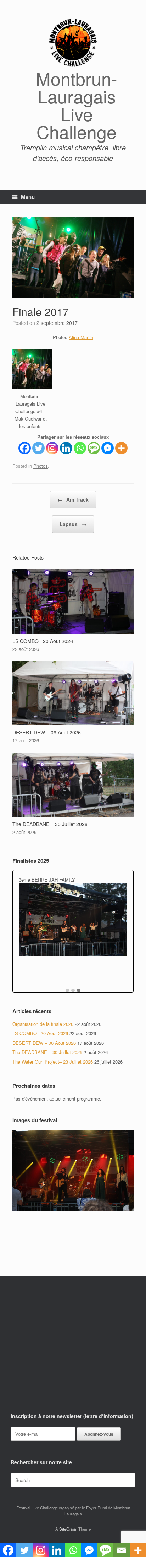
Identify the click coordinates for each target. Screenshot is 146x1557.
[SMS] (94, 448)
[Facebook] (24, 448)
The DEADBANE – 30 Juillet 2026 (47, 1052)
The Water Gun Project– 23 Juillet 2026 (52, 1061)
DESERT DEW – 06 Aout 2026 (44, 1042)
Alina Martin (81, 337)
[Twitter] (38, 448)
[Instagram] (52, 448)
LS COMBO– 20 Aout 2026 (40, 1033)
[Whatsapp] (80, 448)
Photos (40, 465)
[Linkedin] (66, 448)
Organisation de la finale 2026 (42, 1024)
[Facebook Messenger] (107, 448)
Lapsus (73, 524)
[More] (121, 448)
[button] (67, 990)
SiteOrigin (68, 1529)
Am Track (73, 499)
